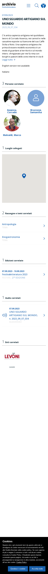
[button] (24, 176)
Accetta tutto (37, 569)
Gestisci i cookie (17, 569)
